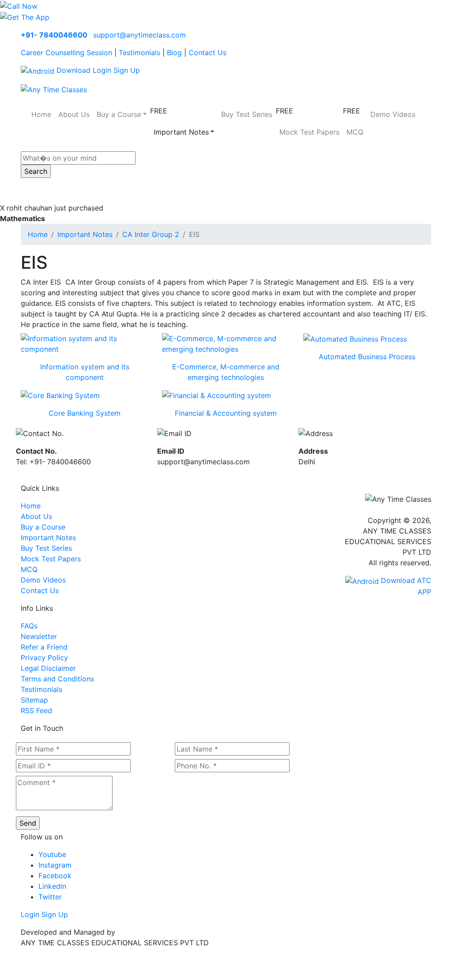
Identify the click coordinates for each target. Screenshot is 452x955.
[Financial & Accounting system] (216, 395)
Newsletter (39, 636)
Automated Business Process (367, 356)
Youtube (52, 854)
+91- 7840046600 (54, 34)
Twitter (50, 896)
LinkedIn (52, 886)
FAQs (29, 625)
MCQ (355, 132)
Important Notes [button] (181, 132)
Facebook (55, 875)
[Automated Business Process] (355, 338)
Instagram (55, 865)
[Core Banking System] (60, 395)
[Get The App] (24, 16)
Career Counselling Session (66, 52)
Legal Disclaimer (48, 668)
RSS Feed (36, 710)
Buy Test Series (246, 114)
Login (102, 70)
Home (41, 114)
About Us (74, 114)
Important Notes (85, 234)
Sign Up (126, 70)
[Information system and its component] (85, 342)
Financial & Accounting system (226, 413)
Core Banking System (85, 413)
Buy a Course (43, 527)
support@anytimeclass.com (139, 34)
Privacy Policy (44, 657)
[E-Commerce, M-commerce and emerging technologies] (226, 342)
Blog (174, 52)
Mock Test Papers (309, 132)
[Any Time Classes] (54, 88)
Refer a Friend (44, 647)
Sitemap (34, 700)
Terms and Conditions (57, 678)
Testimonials (139, 52)
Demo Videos (392, 114)
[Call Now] (19, 5)
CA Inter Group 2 (150, 234)
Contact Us (207, 52)
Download (72, 70)
